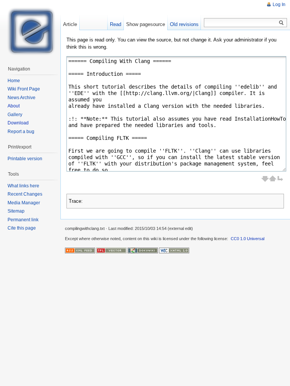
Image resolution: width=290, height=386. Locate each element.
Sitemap (16, 211)
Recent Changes (25, 194)
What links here (23, 185)
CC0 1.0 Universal (247, 238)
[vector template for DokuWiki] (111, 250)
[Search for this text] (281, 23)
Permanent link (23, 219)
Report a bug (21, 131)
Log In (279, 4)
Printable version (25, 158)
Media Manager (24, 202)
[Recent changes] (80, 250)
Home (14, 80)
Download (18, 123)
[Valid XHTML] (174, 250)
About (14, 106)
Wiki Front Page (24, 89)
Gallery (15, 114)
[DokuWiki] (143, 250)
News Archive (21, 97)
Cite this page (22, 228)
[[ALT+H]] (30, 30)
